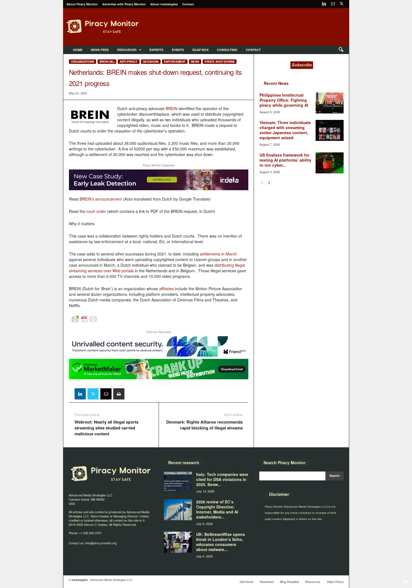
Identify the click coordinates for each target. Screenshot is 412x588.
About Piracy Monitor (82, 4)
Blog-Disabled (289, 581)
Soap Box (200, 50)
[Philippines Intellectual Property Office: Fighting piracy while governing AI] (330, 102)
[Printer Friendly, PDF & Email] (84, 321)
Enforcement (175, 62)
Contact (188, 4)
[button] (341, 50)
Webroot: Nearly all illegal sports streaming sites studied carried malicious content (106, 428)
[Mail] (333, 4)
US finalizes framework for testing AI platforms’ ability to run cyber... (285, 160)
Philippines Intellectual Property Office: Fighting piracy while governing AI (284, 100)
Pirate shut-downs (220, 62)
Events (178, 50)
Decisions (151, 62)
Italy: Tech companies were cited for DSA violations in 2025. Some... (222, 479)
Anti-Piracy (129, 62)
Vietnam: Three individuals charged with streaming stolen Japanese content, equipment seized (285, 130)
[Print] (118, 393)
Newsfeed (267, 581)
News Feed (100, 50)
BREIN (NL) (106, 62)
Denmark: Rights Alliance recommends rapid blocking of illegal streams (204, 425)
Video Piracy (335, 581)
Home (77, 50)
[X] (341, 4)
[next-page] (269, 183)
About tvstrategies (164, 4)
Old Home (246, 581)
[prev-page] (262, 183)
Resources (126, 50)
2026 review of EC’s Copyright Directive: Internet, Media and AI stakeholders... (217, 509)
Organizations (82, 62)
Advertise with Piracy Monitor (124, 4)
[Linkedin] (324, 4)
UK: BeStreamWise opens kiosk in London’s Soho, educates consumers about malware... (220, 541)
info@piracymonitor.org (101, 543)
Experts (156, 50)
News (195, 62)
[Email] (106, 393)
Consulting (227, 50)
